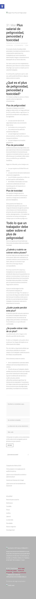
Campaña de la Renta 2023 (13, 465)
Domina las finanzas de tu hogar (15, 480)
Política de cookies (11, 570)
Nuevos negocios (11, 526)
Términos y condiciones (19, 572)
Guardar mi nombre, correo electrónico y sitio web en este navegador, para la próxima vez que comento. (17, 439)
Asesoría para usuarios (12, 499)
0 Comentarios (18, 45)
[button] (2, 6)
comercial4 (9, 45)
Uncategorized (10, 530)
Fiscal (8, 509)
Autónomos (9, 503)
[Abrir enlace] (7, 564)
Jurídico (8, 513)
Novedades (9, 523)
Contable (8, 506)
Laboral (23, 43)
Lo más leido (9, 520)
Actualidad (9, 496)
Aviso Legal (21, 568)
